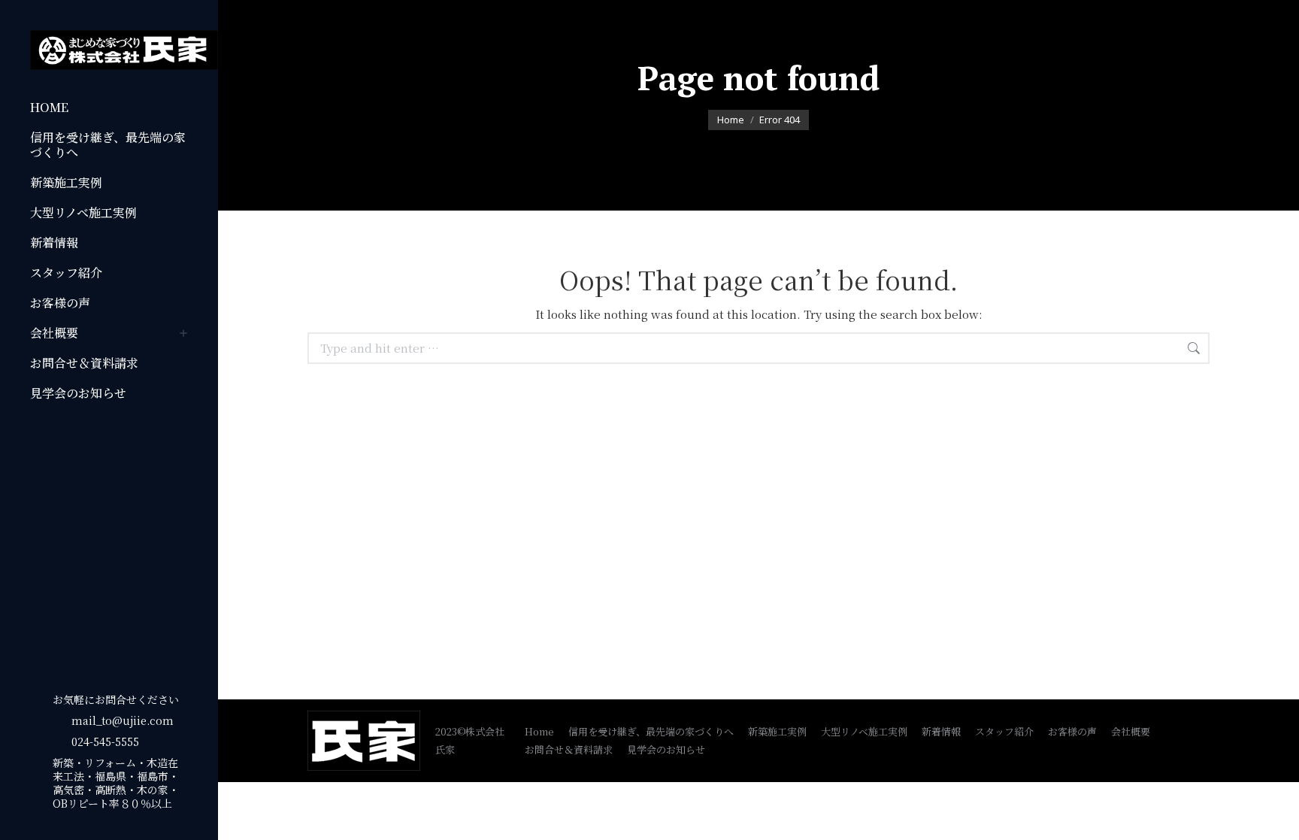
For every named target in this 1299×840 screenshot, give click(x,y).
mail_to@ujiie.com (122, 720)
